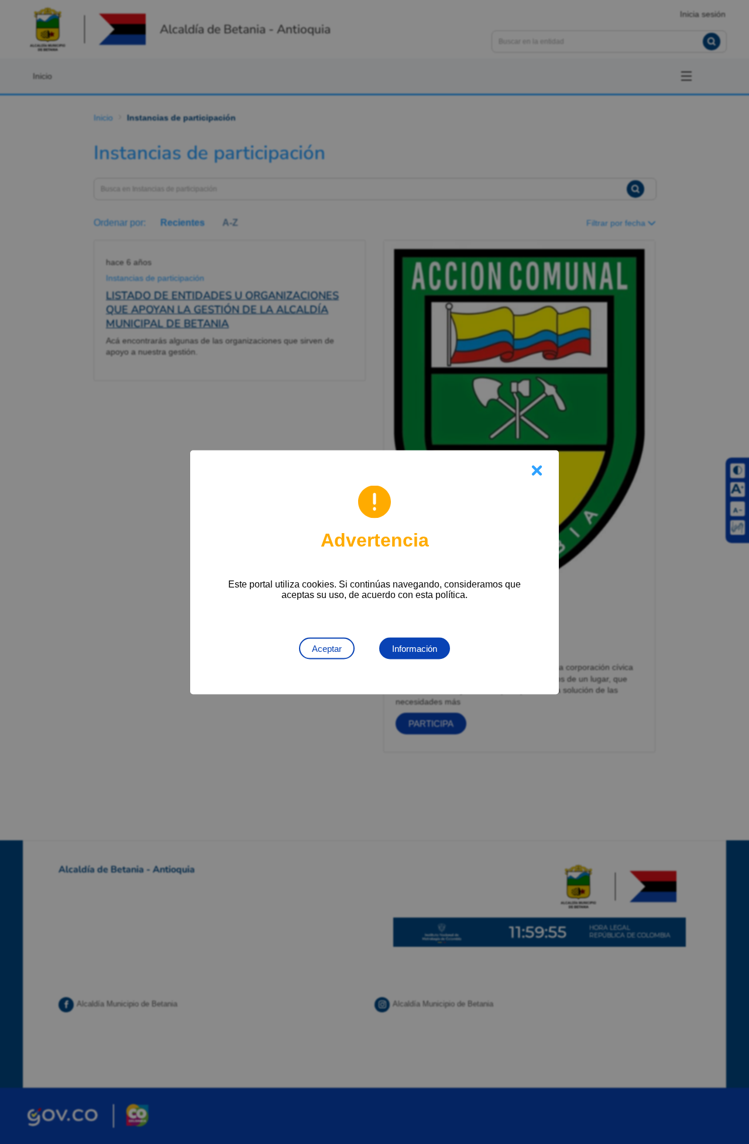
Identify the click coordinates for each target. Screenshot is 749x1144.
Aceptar (327, 648)
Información (414, 648)
